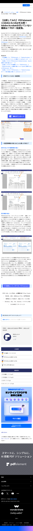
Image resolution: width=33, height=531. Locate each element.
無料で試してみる (16, 269)
